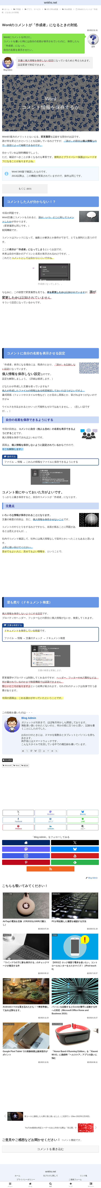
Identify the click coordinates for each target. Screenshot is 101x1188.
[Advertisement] (50, 326)
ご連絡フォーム (75, 1179)
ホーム (17, 1176)
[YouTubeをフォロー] (44, 751)
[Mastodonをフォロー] (31, 751)
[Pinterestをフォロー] (48, 751)
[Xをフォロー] (27, 751)
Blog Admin (28, 718)
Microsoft (8, 765)
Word (17, 765)
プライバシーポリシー (26, 1179)
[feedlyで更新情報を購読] (52, 751)
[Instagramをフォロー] (39, 751)
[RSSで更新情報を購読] (56, 751)
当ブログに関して (50, 1176)
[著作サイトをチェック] (23, 751)
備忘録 (25, 765)
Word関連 (8, 760)
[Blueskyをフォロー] (35, 751)
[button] (82, 827)
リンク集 (83, 1176)
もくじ (22, 188)
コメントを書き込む (50, 1149)
